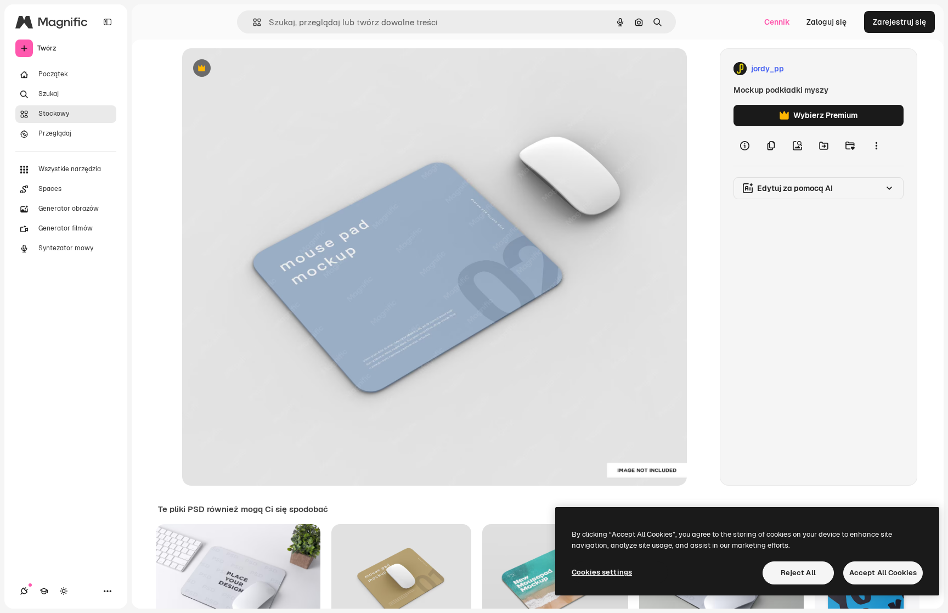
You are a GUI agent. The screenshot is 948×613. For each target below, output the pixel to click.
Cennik (777, 22)
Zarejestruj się (899, 22)
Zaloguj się (826, 22)
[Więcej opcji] (876, 146)
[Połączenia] (24, 591)
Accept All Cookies (883, 572)
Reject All (798, 572)
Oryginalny (258, 69)
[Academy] (44, 591)
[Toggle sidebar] (107, 22)
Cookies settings (602, 572)
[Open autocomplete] (253, 22)
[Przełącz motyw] (63, 591)
